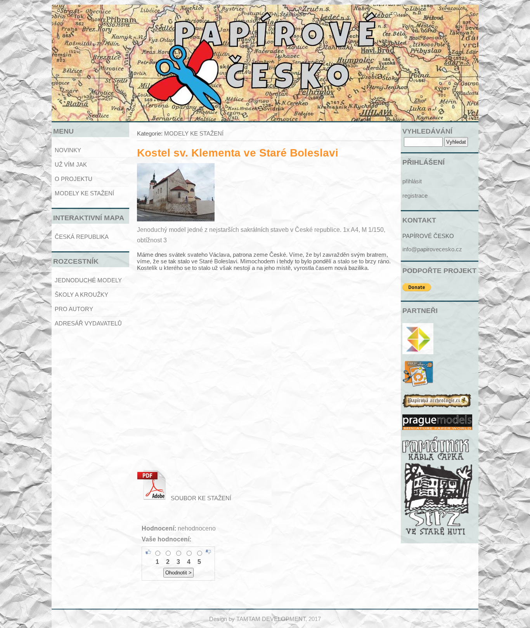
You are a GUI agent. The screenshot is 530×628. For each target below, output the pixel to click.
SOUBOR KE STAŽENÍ (198, 498)
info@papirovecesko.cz (432, 249)
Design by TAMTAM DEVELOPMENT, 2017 (265, 619)
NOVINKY (68, 150)
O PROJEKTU (73, 179)
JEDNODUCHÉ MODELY (88, 280)
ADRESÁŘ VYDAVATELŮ (88, 323)
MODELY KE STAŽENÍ (84, 193)
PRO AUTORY (74, 309)
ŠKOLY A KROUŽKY (81, 294)
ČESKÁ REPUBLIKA (82, 236)
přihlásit (412, 181)
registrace (415, 195)
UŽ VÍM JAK (71, 164)
